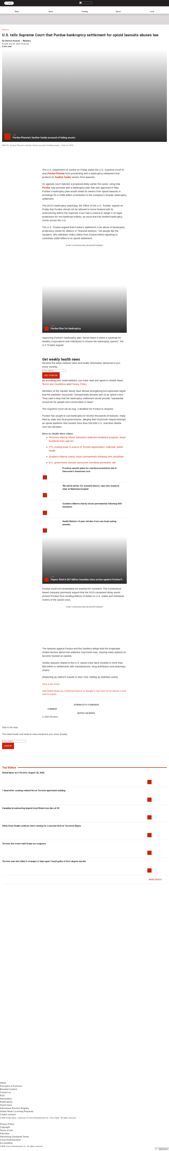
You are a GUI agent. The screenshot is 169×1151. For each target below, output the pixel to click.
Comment (52, 709)
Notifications (6, 1102)
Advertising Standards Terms (14, 1136)
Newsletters (6, 1098)
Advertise (5, 1133)
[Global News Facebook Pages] (20, 1059)
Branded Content (8, 1089)
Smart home (6, 1105)
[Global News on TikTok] (60, 1079)
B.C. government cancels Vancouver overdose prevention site (82, 462)
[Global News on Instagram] (140, 1059)
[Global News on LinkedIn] (20, 1079)
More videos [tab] (66, 433)
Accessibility (6, 1143)
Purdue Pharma (56, 173)
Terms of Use (6, 1130)
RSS (2, 1095)
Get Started (51, 375)
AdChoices (163, 1149)
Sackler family (63, 177)
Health (5, 30)
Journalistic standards (86, 705)
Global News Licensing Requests (16, 1111)
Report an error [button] (86, 713)
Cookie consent (8, 1114)
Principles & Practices (11, 1086)
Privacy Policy (78, 384)
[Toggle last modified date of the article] (31, 43)
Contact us (5, 1092)
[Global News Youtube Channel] (100, 1059)
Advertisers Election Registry (14, 1108)
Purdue (46, 187)
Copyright (5, 1127)
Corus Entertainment (10, 1140)
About (3, 1083)
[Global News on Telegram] (100, 1079)
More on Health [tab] (50, 433)
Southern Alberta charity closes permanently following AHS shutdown (86, 456)
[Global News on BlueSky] (140, 1079)
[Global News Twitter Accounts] (60, 1059)
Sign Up (8, 746)
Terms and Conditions (54, 384)
